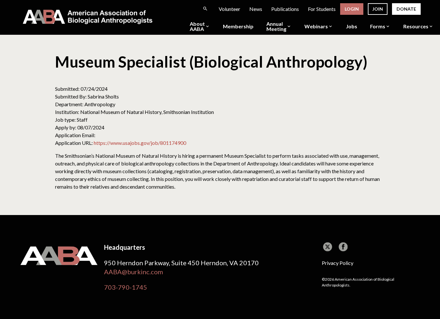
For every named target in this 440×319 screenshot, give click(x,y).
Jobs (351, 26)
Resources (415, 26)
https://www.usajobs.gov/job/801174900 (140, 143)
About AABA (197, 26)
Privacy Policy (337, 263)
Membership (238, 26)
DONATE (406, 9)
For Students (322, 9)
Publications (285, 9)
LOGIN (352, 9)
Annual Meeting (276, 26)
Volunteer (229, 9)
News (255, 9)
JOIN (377, 9)
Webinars (316, 26)
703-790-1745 (125, 287)
